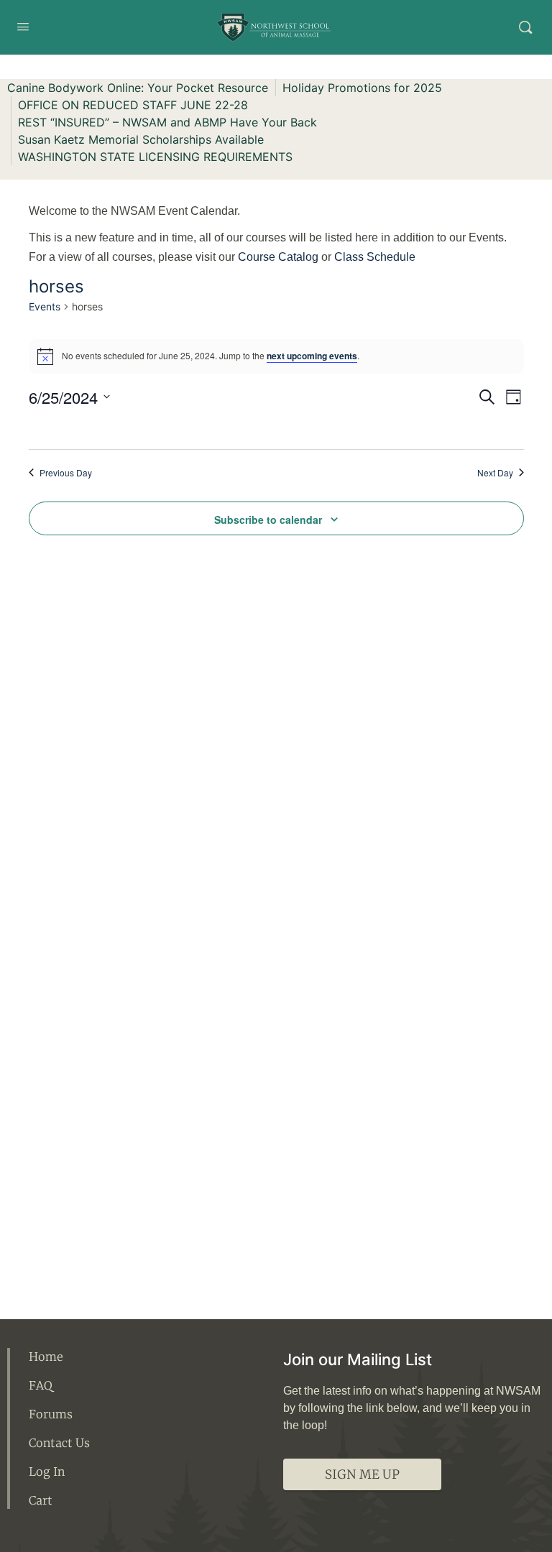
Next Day (495, 473)
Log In (47, 1471)
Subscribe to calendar (268, 519)
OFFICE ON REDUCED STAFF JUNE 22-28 (133, 105)
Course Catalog (278, 257)
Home (46, 1356)
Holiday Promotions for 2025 (362, 87)
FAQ (40, 1385)
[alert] (276, 356)
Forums (51, 1414)
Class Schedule (374, 257)
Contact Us (59, 1443)
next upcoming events (312, 355)
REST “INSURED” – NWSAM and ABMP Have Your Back (167, 122)
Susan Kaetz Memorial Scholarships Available (141, 139)
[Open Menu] (23, 26)
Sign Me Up (362, 1474)
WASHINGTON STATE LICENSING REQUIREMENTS (155, 156)
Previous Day (66, 473)
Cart (40, 1500)
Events (44, 306)
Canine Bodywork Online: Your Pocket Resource (137, 87)
